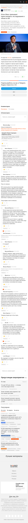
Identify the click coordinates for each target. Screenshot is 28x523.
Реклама (14, 478)
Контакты (14, 473)
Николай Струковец (8, 291)
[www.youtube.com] (12, 516)
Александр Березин (13, 389)
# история (19, 437)
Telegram (14, 88)
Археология (4, 448)
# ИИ (9, 32)
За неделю (10, 410)
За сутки (3, 410)
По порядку (11, 109)
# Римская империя (10, 450)
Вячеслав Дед (6, 125)
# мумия (18, 424)
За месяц (16, 410)
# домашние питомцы (12, 448)
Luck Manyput (6, 356)
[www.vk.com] (9, 516)
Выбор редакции (15, 439)
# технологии (13, 32)
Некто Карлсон (8, 148)
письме (9, 57)
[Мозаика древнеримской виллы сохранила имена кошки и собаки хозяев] (25, 445)
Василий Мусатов (9, 208)
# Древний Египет (5, 424)
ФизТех (10, 403)
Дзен (14, 91)
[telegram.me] (18, 516)
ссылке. (20, 7)
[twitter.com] (6, 516)
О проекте (14, 476)
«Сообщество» (4, 7)
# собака (17, 450)
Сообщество (4, 32)
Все (26, 377)
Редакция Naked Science (14, 395)
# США (3, 439)
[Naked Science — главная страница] (7, 2)
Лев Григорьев (6, 233)
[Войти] (26, 2)
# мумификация (13, 424)
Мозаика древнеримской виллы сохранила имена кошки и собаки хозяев (10, 445)
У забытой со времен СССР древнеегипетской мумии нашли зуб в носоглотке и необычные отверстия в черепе (11, 418)
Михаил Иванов (7, 266)
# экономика (8, 439)
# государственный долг (6, 437)
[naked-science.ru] (21, 516)
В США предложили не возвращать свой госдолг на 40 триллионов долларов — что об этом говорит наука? (10, 431)
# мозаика (3, 450)
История (3, 422)
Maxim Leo (7, 275)
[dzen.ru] (15, 516)
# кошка (18, 448)
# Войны (13, 435)
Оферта (14, 470)
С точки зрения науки (6, 435)
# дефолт (14, 437)
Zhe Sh (6, 322)
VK (14, 95)
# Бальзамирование (10, 422)
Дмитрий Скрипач (7, 9)
